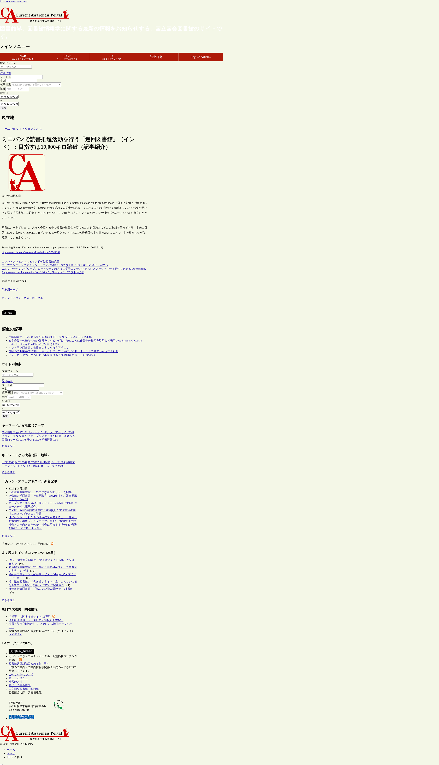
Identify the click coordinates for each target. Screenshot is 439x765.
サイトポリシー (18, 678)
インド (36, 261)
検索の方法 (15, 681)
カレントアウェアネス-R (17, 261)
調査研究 (156, 57)
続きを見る (8, 445)
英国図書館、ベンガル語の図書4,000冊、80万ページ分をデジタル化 (50, 336)
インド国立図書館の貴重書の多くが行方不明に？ (39, 347)
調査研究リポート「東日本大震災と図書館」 (36, 620)
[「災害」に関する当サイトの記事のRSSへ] (53, 616)
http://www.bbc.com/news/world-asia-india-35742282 (31, 252)
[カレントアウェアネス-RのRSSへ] (52, 543)
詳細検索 (5, 73)
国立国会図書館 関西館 (24, 688)
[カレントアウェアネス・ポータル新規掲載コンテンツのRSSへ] (20, 660)
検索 (3, 107)
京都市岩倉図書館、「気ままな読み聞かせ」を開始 (40, 492)
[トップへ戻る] (1, 764)
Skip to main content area (13, 1)
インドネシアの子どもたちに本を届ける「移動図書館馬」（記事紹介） (52, 354)
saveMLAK (15, 634)
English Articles (201, 57)
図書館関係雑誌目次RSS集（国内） (30, 663)
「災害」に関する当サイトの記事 (29, 616)
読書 (56, 261)
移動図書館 (47, 261)
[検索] (1, 70)
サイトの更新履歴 (20, 685)
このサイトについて (21, 674)
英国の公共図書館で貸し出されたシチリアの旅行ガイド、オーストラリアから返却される (63, 351)
